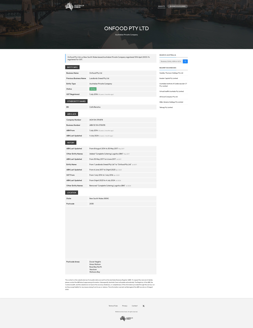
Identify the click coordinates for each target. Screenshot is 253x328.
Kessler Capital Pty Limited (168, 78)
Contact (134, 306)
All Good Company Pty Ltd (168, 97)
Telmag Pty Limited (166, 107)
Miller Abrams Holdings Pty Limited (171, 102)
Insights (161, 6)
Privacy (124, 306)
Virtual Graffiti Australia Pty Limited (171, 91)
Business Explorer (177, 6)
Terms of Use (113, 306)
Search (185, 61)
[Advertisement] (173, 141)
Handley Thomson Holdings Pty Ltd (171, 73)
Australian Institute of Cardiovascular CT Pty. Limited (173, 85)
